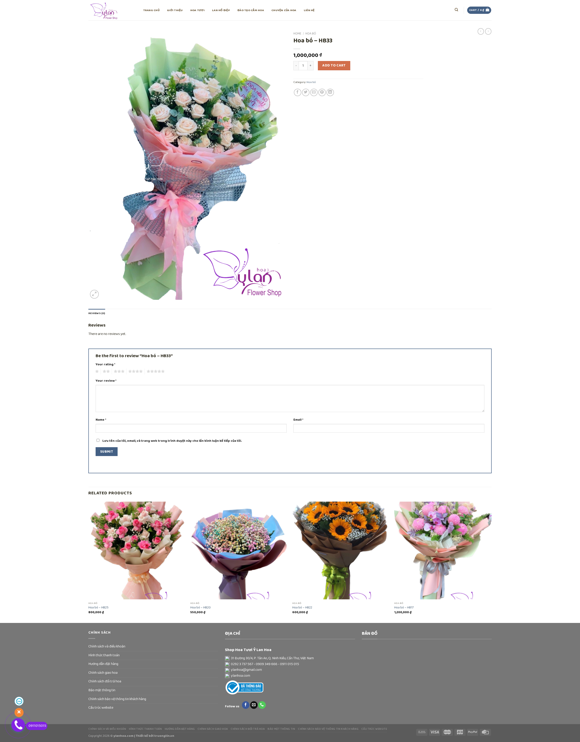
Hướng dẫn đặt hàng (103, 664)
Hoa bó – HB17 (404, 607)
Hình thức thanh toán (104, 655)
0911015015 (37, 726)
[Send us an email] (254, 705)
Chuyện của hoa (283, 10)
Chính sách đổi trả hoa (104, 681)
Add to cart (334, 65)
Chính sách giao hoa (103, 673)
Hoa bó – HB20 (200, 607)
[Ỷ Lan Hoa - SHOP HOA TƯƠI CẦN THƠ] (111, 10)
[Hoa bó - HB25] (137, 550)
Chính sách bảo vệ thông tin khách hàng (117, 699)
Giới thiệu (175, 10)
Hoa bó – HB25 (98, 607)
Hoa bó (310, 33)
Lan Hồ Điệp (221, 10)
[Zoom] (94, 294)
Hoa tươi (197, 10)
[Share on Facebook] (297, 92)
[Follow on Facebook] (245, 705)
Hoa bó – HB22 (302, 607)
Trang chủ (151, 10)
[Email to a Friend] (314, 92)
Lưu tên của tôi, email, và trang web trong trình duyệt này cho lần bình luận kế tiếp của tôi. (172, 441)
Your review (106, 380)
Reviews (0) (96, 313)
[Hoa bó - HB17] (443, 550)
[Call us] (262, 705)
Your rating (105, 364)
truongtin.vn (164, 736)
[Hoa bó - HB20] (239, 550)
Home (297, 33)
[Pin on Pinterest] (322, 92)
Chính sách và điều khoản (106, 646)
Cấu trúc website (100, 708)
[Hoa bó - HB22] (341, 550)
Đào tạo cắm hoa (250, 10)
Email (298, 419)
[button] (290, 658)
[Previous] (88, 561)
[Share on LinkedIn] (330, 92)
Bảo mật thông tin (101, 690)
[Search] (456, 9)
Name (101, 419)
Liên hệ (309, 10)
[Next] (491, 561)
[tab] (96, 313)
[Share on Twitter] (305, 92)
